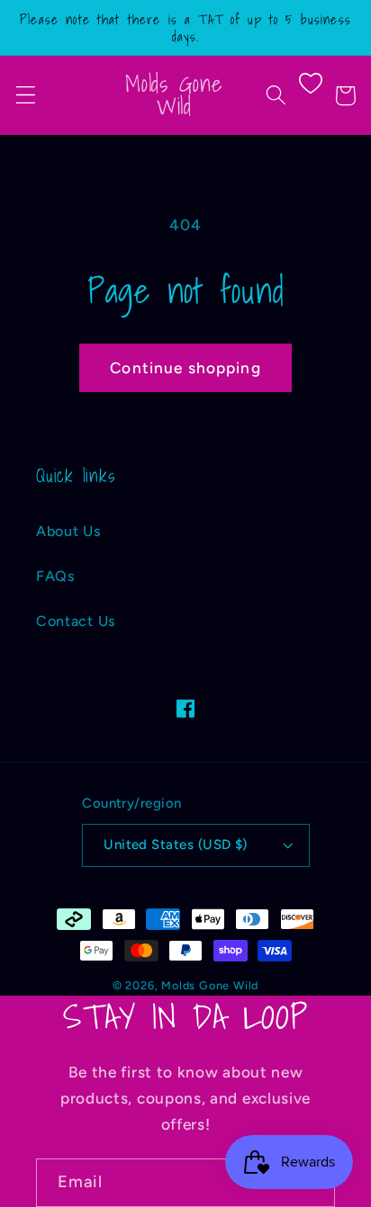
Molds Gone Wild (209, 985)
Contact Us (76, 621)
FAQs (56, 576)
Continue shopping (185, 368)
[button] (26, 96)
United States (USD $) (176, 844)
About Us (69, 531)
